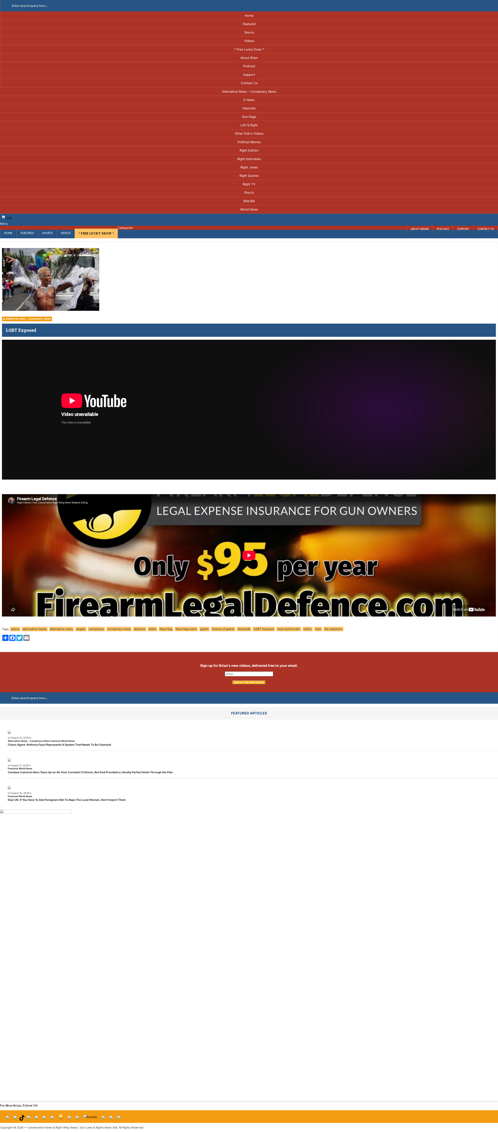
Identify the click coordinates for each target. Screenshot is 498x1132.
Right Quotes (249, 176)
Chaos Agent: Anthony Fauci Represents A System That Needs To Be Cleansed (59, 744)
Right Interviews (249, 159)
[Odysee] (103, 1119)
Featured (249, 24)
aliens (15, 629)
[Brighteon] (111, 1119)
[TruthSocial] (44, 1119)
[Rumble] (90, 1119)
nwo (318, 629)
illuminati (244, 629)
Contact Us (249, 83)
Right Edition (249, 150)
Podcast (249, 66)
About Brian (249, 58)
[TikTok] (22, 1119)
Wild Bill (249, 201)
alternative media (34, 629)
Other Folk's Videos (249, 133)
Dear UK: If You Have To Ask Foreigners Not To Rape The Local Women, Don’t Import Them (67, 799)
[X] (15, 1119)
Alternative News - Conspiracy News (249, 91)
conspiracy (96, 629)
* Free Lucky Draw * (249, 49)
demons (139, 629)
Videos (249, 41)
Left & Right (249, 125)
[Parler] (36, 1119)
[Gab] (69, 1119)
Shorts (249, 32)
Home (249, 15)
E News (249, 100)
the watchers (333, 629)
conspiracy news (119, 629)
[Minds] (60, 1119)
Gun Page (249, 117)
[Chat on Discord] (118, 1119)
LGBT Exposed (264, 629)
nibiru (308, 629)
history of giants (223, 629)
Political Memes (249, 142)
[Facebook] (7, 1119)
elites (152, 629)
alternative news (61, 629)
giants (204, 629)
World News (249, 209)
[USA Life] (77, 1119)
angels (80, 629)
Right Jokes (249, 167)
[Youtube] (28, 1119)
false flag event (186, 629)
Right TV (249, 184)
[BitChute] (52, 1119)
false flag (166, 629)
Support (249, 75)
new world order (288, 629)
